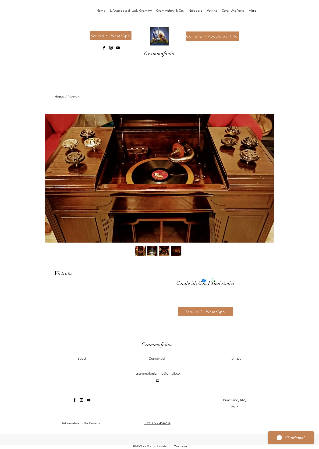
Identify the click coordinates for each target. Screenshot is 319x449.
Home (59, 96)
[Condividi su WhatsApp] (213, 280)
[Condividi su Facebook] (204, 280)
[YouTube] (118, 47)
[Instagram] (111, 47)
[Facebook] (104, 47)
